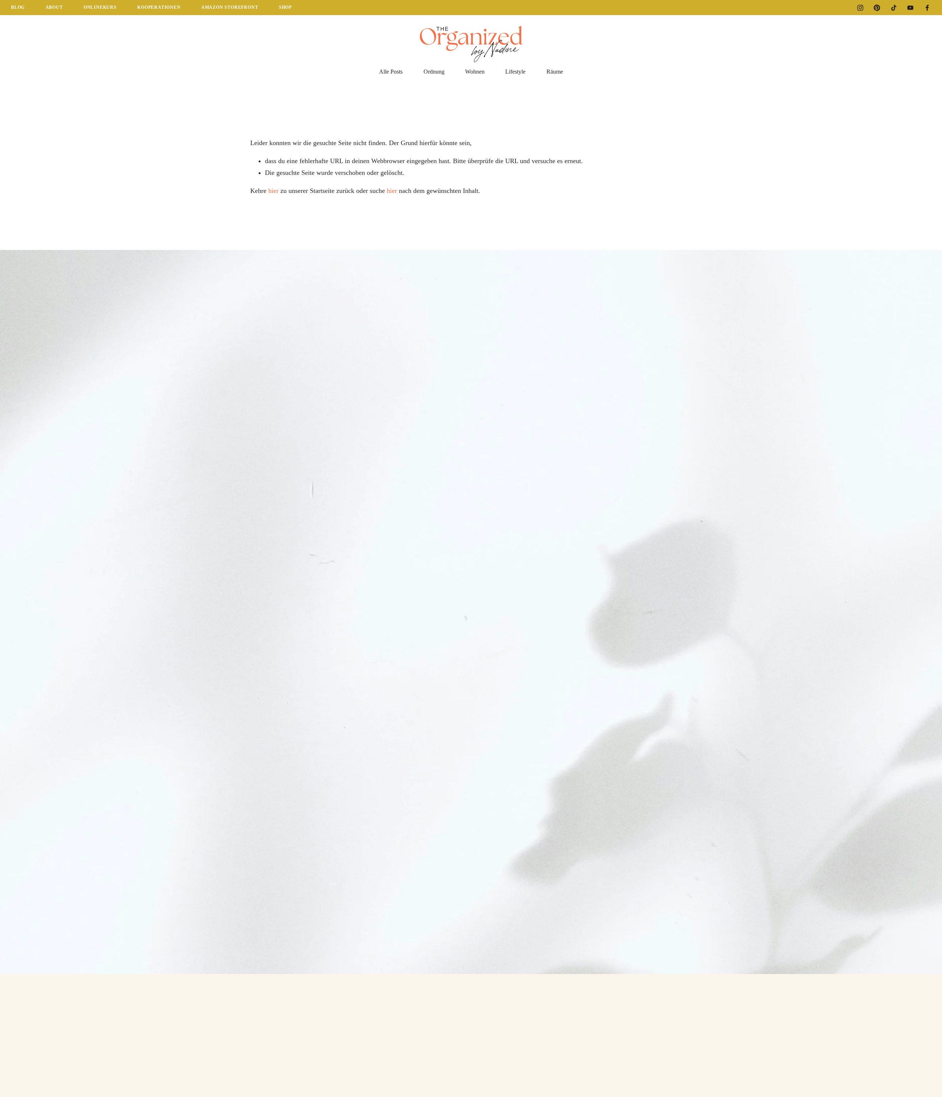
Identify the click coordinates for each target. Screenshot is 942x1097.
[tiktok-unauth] (893, 7)
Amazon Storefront (229, 7)
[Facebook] (927, 7)
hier (273, 190)
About (54, 7)
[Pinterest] (877, 7)
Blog (18, 7)
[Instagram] (860, 7)
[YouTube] (910, 7)
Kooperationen (158, 7)
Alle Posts (391, 71)
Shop (285, 7)
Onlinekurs (100, 7)
